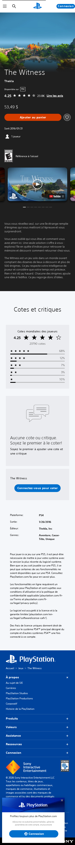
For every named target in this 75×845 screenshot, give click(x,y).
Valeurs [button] (11, 727)
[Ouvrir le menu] (4, 6)
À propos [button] (12, 677)
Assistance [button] (13, 735)
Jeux (20, 668)
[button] (37, 184)
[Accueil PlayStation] (37, 6)
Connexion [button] (13, 753)
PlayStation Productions (19, 698)
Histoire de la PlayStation (20, 709)
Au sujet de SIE (14, 683)
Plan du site (65, 826)
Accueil (10, 668)
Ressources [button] (14, 744)
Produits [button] (12, 718)
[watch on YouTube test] (56, 196)
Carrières (11, 688)
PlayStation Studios (17, 693)
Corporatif (11, 703)
